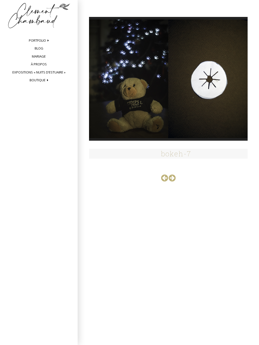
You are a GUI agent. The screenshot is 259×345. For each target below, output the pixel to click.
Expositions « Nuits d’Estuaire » (39, 72)
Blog (39, 48)
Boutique (38, 80)
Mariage (39, 56)
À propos (39, 64)
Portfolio (37, 40)
